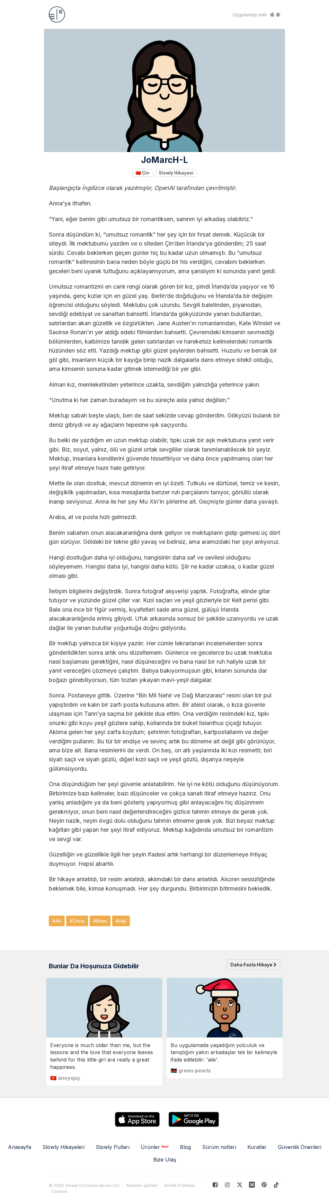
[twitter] (239, 1184)
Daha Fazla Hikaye (251, 964)
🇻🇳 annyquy (65, 1078)
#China (77, 921)
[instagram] (227, 1184)
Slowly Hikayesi (176, 172)
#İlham (100, 921)
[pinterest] (252, 1184)
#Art (56, 921)
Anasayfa (19, 1147)
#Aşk (121, 921)
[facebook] (215, 1184)
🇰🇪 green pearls (191, 1070)
